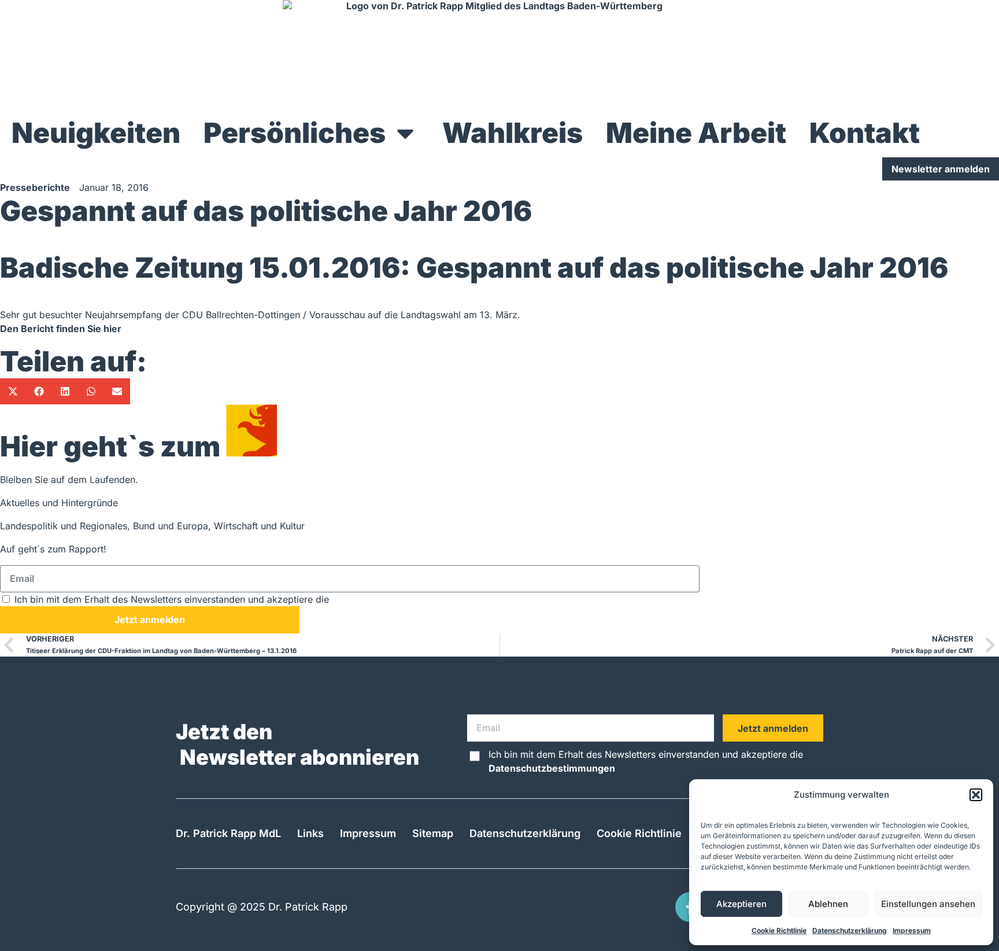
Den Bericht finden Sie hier (60, 328)
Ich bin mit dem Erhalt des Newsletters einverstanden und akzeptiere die (236, 599)
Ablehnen (828, 903)
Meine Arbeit (696, 133)
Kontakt (864, 133)
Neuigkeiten (96, 133)
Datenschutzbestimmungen (395, 599)
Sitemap (432, 833)
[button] (976, 795)
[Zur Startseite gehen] (499, 54)
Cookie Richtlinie (779, 930)
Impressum (912, 930)
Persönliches (295, 133)
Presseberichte (35, 187)
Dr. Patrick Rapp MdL (228, 833)
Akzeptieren (741, 903)
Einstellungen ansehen (928, 903)
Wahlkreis (512, 133)
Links (310, 833)
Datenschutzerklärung (849, 930)
